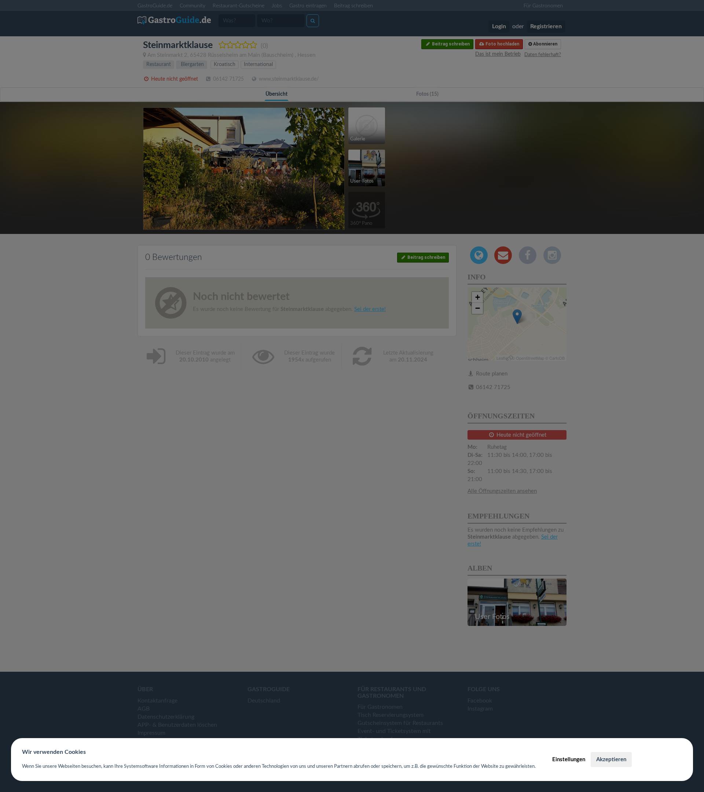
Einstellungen (568, 759)
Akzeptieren (611, 759)
